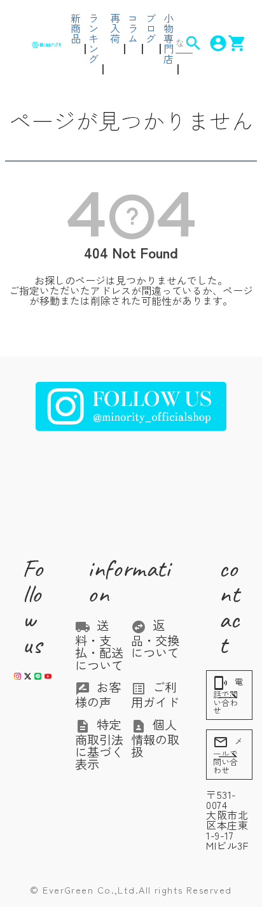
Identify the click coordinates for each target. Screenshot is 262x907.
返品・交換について (155, 639)
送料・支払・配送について (99, 645)
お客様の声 (98, 694)
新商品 (76, 28)
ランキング (93, 38)
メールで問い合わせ (228, 755)
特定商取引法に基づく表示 (99, 744)
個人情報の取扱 (155, 738)
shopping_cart (229, 43)
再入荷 (115, 28)
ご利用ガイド (155, 694)
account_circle (210, 43)
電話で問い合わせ (228, 696)
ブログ (151, 28)
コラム (133, 28)
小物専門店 (168, 38)
